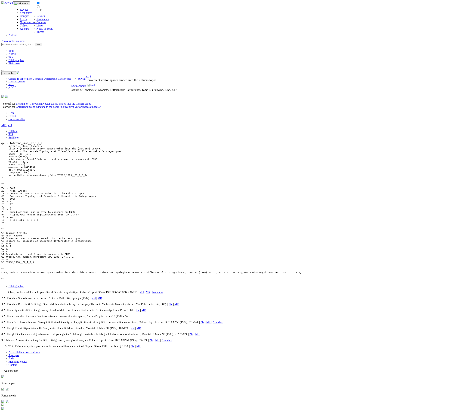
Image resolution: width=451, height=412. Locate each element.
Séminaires (26, 12)
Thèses (24, 25)
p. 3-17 (12, 87)
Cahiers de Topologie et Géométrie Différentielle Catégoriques (39, 78)
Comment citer (16, 119)
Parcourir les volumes (13, 41)
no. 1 (11, 84)
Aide (11, 358)
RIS (10, 134)
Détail (11, 112)
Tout (38, 44)
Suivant (81, 78)
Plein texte (14, 63)
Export (12, 116)
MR (4, 125)
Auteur (12, 53)
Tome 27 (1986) (16, 81)
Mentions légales (17, 361)
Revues (24, 9)
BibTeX (12, 131)
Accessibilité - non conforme (24, 352)
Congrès (24, 15)
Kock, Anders (78, 85)
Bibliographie (16, 60)
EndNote (13, 137)
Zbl (10, 125)
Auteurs (24, 28)
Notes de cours (28, 22)
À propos (13, 355)
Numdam (157, 292)
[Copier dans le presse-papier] (2, 183)
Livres (23, 19)
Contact (12, 364)
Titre (11, 57)
